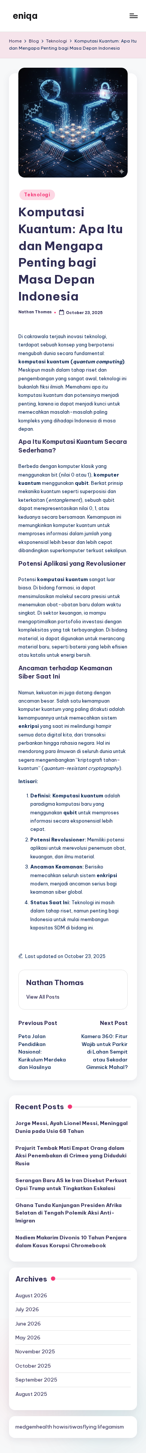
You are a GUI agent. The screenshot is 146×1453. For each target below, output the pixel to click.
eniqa (25, 15)
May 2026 (27, 1337)
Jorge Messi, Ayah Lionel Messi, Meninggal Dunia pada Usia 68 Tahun (71, 1127)
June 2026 (28, 1323)
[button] (43, 997)
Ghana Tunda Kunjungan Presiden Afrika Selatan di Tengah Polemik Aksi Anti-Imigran (68, 1213)
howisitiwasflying (75, 1426)
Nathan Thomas (55, 982)
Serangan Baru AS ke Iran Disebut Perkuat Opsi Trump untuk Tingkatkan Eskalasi (71, 1184)
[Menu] (133, 16)
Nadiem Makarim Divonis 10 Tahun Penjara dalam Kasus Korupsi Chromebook (71, 1241)
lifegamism (111, 1426)
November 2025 (35, 1351)
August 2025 (31, 1394)
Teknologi (37, 194)
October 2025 (33, 1365)
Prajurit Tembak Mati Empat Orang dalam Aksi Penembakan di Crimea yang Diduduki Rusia (71, 1156)
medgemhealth (33, 1426)
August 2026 (31, 1295)
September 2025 (36, 1379)
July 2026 (27, 1309)
